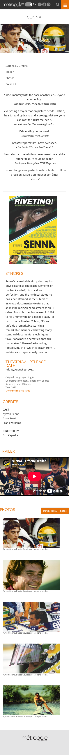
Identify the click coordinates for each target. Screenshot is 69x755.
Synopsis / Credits (17, 66)
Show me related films (18, 390)
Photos (10, 78)
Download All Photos (55, 510)
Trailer (10, 72)
